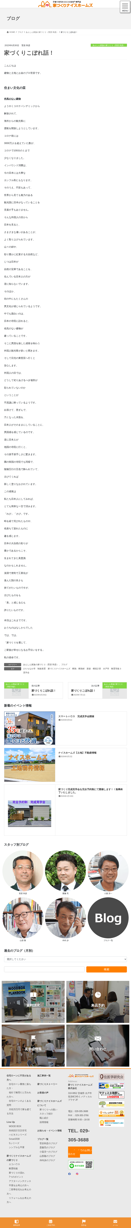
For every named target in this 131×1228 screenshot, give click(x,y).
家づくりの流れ (16, 1172)
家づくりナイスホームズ (59, 668)
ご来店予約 (50, 1225)
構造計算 (97, 668)
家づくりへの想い (48, 1109)
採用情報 (44, 1122)
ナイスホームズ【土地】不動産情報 (77, 752)
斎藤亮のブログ (47, 1147)
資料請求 (16, 1225)
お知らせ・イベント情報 (49, 1130)
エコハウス (14, 1164)
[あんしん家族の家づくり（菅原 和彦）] (16, 689)
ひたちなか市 (29, 668)
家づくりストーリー (47, 1084)
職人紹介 (44, 1118)
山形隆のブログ (47, 1156)
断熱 (74, 668)
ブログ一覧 (42, 1139)
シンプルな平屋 (16, 1147)
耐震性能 (13, 1168)
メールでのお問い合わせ (80, 1152)
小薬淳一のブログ (48, 1151)
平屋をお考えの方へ (19, 1185)
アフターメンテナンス (20, 1181)
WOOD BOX (15, 1126)
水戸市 (106, 668)
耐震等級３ (116, 668)
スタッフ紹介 (46, 1113)
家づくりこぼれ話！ (44, 690)
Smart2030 (14, 1139)
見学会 (26, 672)
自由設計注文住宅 (18, 1130)
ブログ (64, 664)
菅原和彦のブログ (48, 1143)
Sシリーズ (14, 1143)
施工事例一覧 (44, 1075)
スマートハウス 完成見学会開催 (76, 716)
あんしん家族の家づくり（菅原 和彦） (109, 45)
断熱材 (81, 668)
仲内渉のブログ (47, 1160)
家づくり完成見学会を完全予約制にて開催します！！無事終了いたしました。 (90, 790)
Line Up (11, 1122)
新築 (89, 668)
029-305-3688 (81, 1111)
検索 (106, 969)
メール (115, 1225)
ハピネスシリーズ (18, 1134)
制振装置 (42, 668)
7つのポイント (16, 1177)
